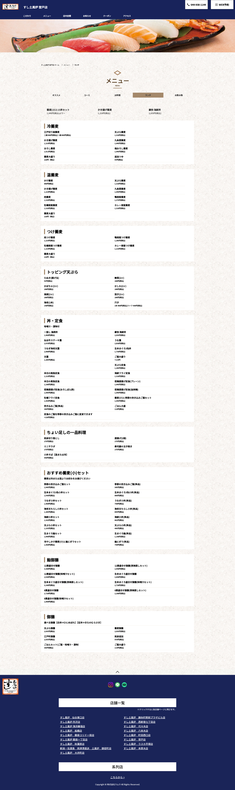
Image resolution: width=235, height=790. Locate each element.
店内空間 (67, 15)
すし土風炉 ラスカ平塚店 (138, 744)
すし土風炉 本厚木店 (136, 748)
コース (87, 95)
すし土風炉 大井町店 (72, 752)
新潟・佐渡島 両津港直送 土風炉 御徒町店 (85, 748)
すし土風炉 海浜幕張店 (72, 726)
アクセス (127, 15)
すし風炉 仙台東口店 (72, 717)
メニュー (47, 15)
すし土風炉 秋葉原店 (72, 744)
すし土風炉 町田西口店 (137, 735)
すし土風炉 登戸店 (135, 739)
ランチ (148, 95)
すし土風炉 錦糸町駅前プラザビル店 (144, 717)
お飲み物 (179, 95)
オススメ (56, 95)
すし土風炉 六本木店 (136, 730)
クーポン (107, 15)
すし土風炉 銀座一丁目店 (74, 739)
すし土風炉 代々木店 (136, 726)
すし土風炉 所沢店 (70, 722)
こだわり (27, 15)
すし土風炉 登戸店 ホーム (50, 65)
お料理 (117, 95)
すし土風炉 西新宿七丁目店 (139, 722)
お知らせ (87, 15)
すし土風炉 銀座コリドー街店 (77, 735)
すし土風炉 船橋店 (71, 730)
